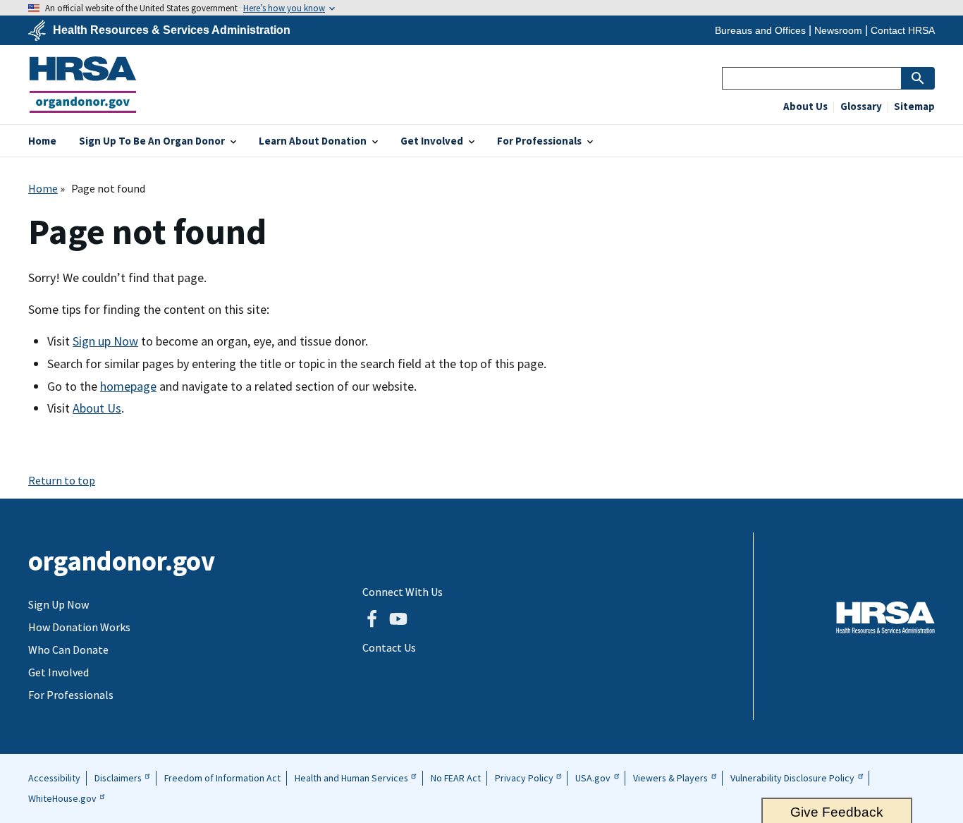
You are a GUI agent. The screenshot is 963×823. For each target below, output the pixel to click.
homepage (128, 386)
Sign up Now (105, 341)
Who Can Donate (68, 649)
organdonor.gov (82, 84)
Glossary (859, 106)
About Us (805, 106)
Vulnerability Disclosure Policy (792, 778)
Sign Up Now (58, 604)
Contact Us (389, 647)
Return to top (61, 480)
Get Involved (58, 672)
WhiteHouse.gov (62, 798)
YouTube (398, 619)
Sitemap (913, 106)
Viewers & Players (670, 778)
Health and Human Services (351, 778)
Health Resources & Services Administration (171, 30)
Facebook (371, 619)
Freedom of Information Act (222, 778)
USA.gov (593, 778)
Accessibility (54, 778)
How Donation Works (79, 627)
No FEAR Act (456, 778)
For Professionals (71, 695)
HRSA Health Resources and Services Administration (885, 617)
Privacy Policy (524, 778)
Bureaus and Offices (760, 30)
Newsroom (838, 30)
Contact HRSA (903, 30)
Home (43, 188)
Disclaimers (118, 778)
